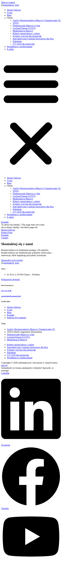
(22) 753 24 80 (6, 291)
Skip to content (8, 2)
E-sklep (10, 49)
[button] (31, 113)
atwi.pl (4, 365)
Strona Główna (14, 10)
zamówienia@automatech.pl (11, 296)
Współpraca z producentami (19, 46)
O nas (9, 12)
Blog (9, 15)
